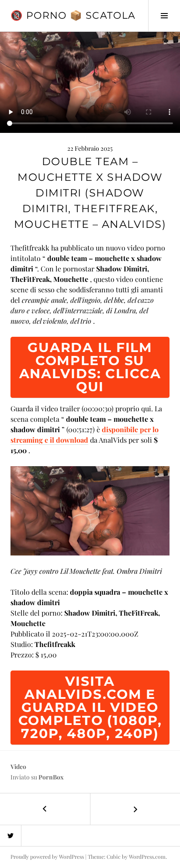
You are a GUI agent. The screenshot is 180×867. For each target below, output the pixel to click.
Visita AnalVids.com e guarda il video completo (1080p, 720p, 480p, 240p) (90, 707)
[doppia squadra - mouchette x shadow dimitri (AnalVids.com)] (90, 509)
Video (18, 766)
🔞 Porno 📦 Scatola (72, 15)
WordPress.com (147, 856)
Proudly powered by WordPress (47, 856)
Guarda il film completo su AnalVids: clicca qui (90, 367)
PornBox (51, 777)
